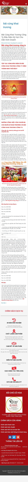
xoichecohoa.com (16, 472)
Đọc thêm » (3, 302)
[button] (26, 4)
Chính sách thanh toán (8, 424)
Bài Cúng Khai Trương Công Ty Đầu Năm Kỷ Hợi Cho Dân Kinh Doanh (13, 37)
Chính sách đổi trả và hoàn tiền (10, 429)
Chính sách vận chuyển (8, 427)
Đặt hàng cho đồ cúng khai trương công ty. (13, 163)
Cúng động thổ (14, 43)
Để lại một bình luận (5, 43)
